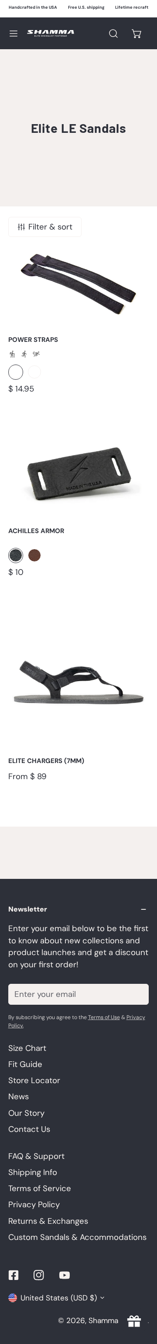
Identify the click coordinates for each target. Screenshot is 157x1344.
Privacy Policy (34, 1204)
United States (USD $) (58, 1298)
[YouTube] (65, 1275)
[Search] (113, 33)
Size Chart (27, 1048)
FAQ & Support (36, 1156)
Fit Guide (25, 1064)
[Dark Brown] (34, 555)
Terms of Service (39, 1188)
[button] (137, 33)
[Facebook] (13, 1275)
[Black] (16, 372)
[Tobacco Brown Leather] (34, 372)
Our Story (26, 1113)
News (18, 1096)
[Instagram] (39, 1275)
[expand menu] (13, 33)
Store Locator (34, 1080)
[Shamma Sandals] (50, 33)
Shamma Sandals (118, 1320)
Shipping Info (32, 1172)
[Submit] (136, 994)
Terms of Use (104, 1017)
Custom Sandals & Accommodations (77, 1237)
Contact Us (29, 1129)
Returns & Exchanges (48, 1221)
